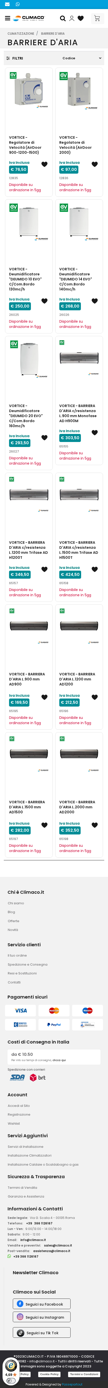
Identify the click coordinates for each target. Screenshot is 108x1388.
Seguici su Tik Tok (43, 1332)
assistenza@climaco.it (51, 1251)
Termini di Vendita (22, 1187)
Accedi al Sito (19, 1105)
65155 (63, 446)
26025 (14, 314)
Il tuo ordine (17, 955)
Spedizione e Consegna (27, 964)
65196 (63, 711)
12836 (63, 178)
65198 (63, 838)
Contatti (14, 982)
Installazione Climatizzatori (29, 1155)
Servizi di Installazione (25, 1146)
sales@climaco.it (58, 1245)
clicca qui (59, 1060)
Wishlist (14, 1123)
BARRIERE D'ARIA (53, 33)
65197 (13, 838)
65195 (13, 711)
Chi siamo (16, 903)
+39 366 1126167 (25, 1256)
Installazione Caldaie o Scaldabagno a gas (43, 1164)
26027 (14, 451)
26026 (64, 314)
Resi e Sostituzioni (22, 973)
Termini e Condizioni (84, 1374)
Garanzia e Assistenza (26, 1196)
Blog (11, 912)
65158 (63, 583)
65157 (13, 583)
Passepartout (72, 1384)
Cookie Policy (49, 1374)
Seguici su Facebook (44, 1304)
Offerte (13, 921)
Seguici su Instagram (45, 1317)
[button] (63, 18)
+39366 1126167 (39, 1223)
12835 (13, 178)
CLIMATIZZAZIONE (21, 33)
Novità (13, 929)
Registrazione (19, 1114)
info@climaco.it (33, 1240)
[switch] (11, 1380)
